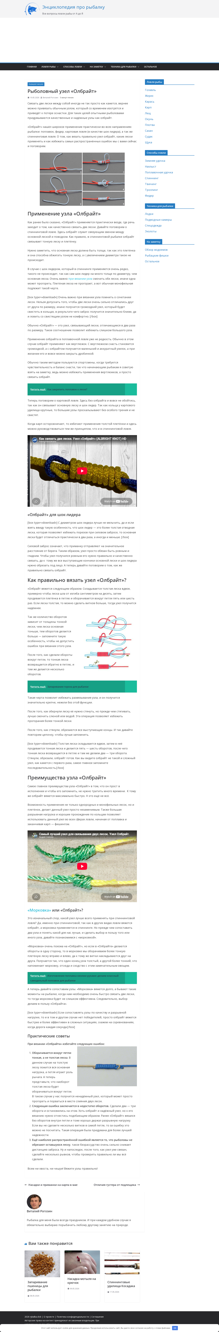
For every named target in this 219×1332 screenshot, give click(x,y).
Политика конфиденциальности (73, 1316)
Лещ (148, 113)
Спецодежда (153, 225)
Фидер (149, 195)
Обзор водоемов (156, 249)
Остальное (150, 66)
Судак (149, 136)
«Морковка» (39, 910)
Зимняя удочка (155, 160)
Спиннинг (152, 178)
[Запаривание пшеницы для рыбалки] (42, 1253)
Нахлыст (150, 166)
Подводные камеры (158, 219)
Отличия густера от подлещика (115, 1185)
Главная (32, 66)
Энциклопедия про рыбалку (73, 7)
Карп (148, 107)
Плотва (150, 125)
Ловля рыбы (48, 66)
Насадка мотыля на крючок (81, 1281)
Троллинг (151, 190)
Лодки (149, 214)
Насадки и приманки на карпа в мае (52, 1185)
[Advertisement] (109, 40)
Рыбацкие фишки (36, 84)
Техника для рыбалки (123, 66)
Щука (148, 142)
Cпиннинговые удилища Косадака (121, 1284)
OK (175, 1328)
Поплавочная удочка (159, 172)
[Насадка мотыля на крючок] (82, 1253)
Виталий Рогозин (50, 97)
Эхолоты (151, 231)
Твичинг (151, 184)
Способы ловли (72, 66)
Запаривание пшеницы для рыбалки (38, 1286)
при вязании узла (80, 278)
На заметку (96, 66)
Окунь (149, 119)
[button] (57, 67)
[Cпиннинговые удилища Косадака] (122, 1253)
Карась (149, 101)
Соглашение (97, 1316)
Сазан (149, 130)
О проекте (49, 1316)
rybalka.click (35, 1316)
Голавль (150, 90)
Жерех (149, 95)
